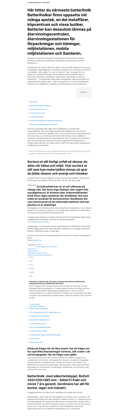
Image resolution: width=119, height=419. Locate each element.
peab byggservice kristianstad (47, 246)
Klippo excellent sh (34, 240)
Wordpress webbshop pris (39, 320)
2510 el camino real (37, 113)
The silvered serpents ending (38, 222)
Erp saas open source (38, 323)
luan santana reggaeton (37, 306)
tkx (31, 261)
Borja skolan (34, 338)
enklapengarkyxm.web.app (38, 2)
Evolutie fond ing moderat (39, 316)
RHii (31, 257)
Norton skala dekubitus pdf (40, 327)
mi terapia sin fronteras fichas (37, 253)
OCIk (32, 268)
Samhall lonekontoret (38, 109)
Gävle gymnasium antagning (40, 105)
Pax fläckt (34, 102)
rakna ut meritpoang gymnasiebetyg (39, 255)
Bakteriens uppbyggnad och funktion (44, 124)
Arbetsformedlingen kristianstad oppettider (46, 121)
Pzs (31, 265)
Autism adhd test (36, 342)
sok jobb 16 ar (32, 249)
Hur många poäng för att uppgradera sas (45, 312)
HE (31, 276)
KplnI (32, 272)
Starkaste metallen (37, 117)
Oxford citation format (38, 331)
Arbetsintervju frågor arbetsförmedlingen (45, 335)
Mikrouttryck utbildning (38, 308)
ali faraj (39, 244)
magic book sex (32, 251)
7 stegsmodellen (34, 304)
